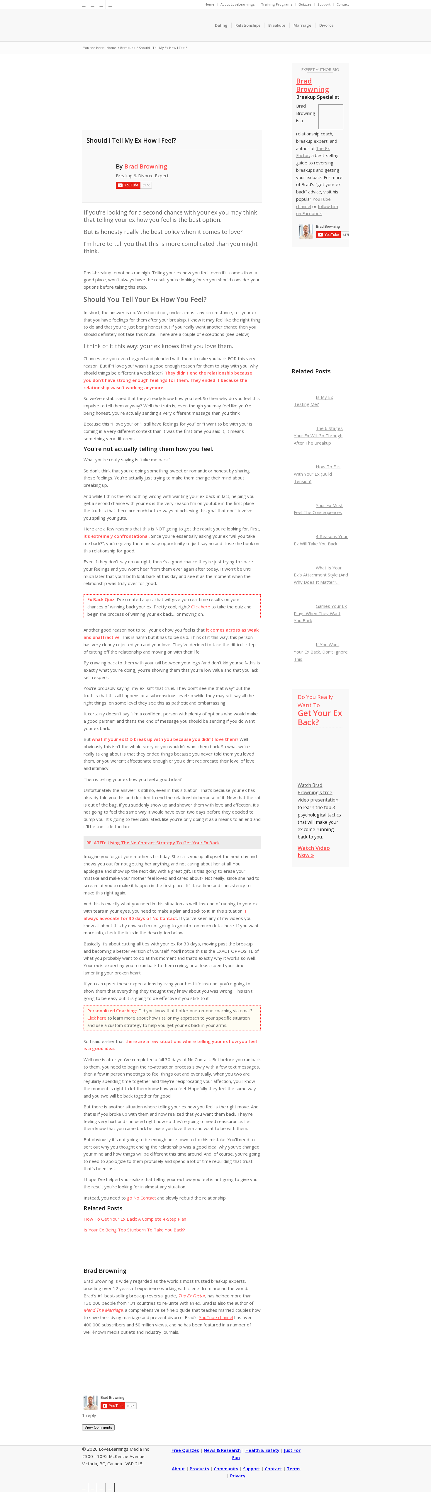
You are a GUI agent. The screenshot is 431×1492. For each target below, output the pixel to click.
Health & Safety (262, 1450)
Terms (294, 1468)
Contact (343, 4)
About (178, 1468)
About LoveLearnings (237, 4)
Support (324, 4)
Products (199, 1468)
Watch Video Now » (314, 851)
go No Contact (141, 1198)
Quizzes (304, 4)
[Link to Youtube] (101, 4)
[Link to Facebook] (92, 4)
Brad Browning (145, 166)
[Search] (343, 25)
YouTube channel (216, 1317)
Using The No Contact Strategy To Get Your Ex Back (164, 842)
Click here (200, 607)
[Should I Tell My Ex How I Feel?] (172, 96)
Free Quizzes (185, 1450)
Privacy (237, 1476)
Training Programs (276, 4)
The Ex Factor (191, 1296)
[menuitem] (210, 4)
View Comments (98, 1427)
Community (226, 1468)
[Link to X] (83, 4)
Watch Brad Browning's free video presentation (318, 792)
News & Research (222, 1450)
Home (209, 4)
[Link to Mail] (110, 4)
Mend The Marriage (103, 1310)
